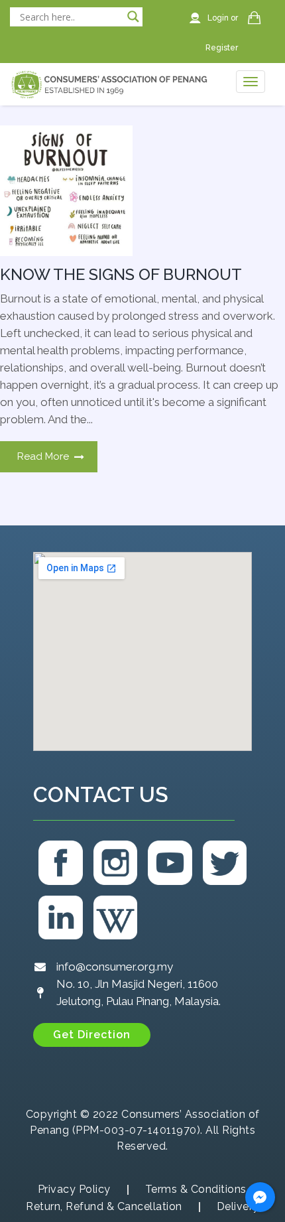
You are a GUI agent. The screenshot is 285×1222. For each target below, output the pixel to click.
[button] (91, 1035)
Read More (43, 456)
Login (219, 18)
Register (221, 47)
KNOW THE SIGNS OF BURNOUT (121, 274)
